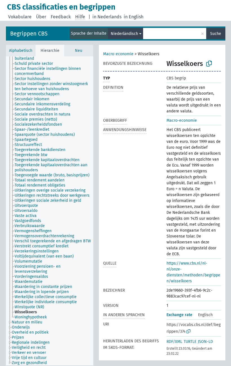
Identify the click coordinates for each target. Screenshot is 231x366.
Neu (78, 50)
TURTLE (190, 341)
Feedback (61, 16)
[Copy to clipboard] (209, 63)
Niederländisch (124, 33)
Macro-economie (118, 54)
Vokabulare (20, 16)
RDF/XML (174, 341)
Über (41, 16)
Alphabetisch (20, 50)
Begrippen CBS (29, 33)
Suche (215, 33)
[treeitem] (36, 63)
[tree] (49, 210)
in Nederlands (106, 16)
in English (133, 16)
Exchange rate (179, 314)
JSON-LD (205, 341)
